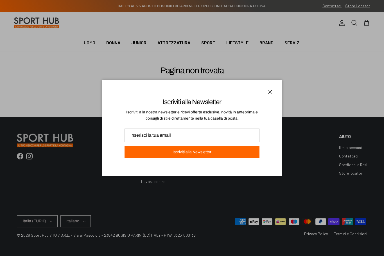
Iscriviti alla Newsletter (192, 152)
